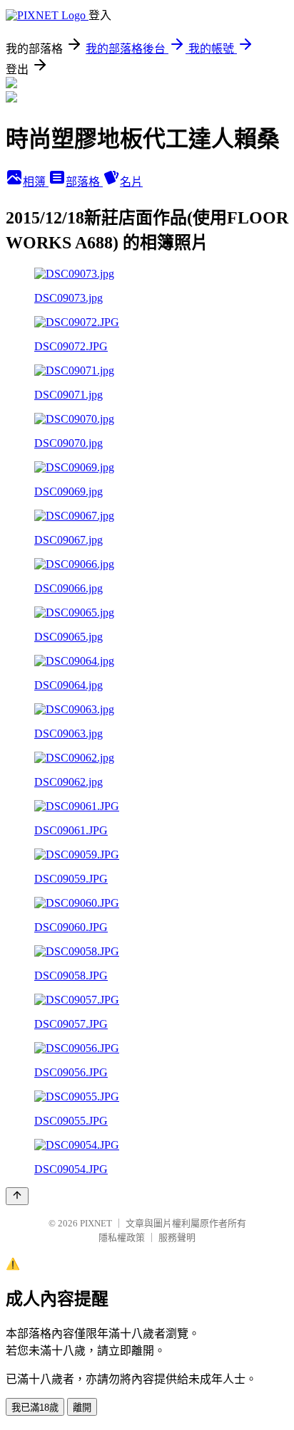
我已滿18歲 (35, 1407)
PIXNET (96, 1223)
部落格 (84, 182)
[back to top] (17, 1196)
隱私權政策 (121, 1237)
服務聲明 (177, 1237)
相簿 (36, 182)
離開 (82, 1407)
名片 (131, 182)
